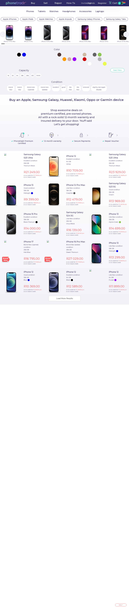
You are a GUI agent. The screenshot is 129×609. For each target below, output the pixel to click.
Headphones (68, 11)
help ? (121, 605)
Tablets (42, 11)
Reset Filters (117, 70)
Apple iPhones (10, 19)
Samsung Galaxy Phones (89, 19)
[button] (16, 3)
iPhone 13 (28, 185)
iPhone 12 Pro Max (75, 185)
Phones (30, 11)
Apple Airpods (65, 19)
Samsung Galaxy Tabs (116, 19)
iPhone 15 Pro (30, 214)
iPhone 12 (71, 156)
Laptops (99, 11)
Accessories (85, 11)
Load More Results (64, 298)
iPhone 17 (28, 242)
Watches (53, 11)
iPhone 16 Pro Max (75, 242)
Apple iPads (27, 19)
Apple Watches (46, 19)
